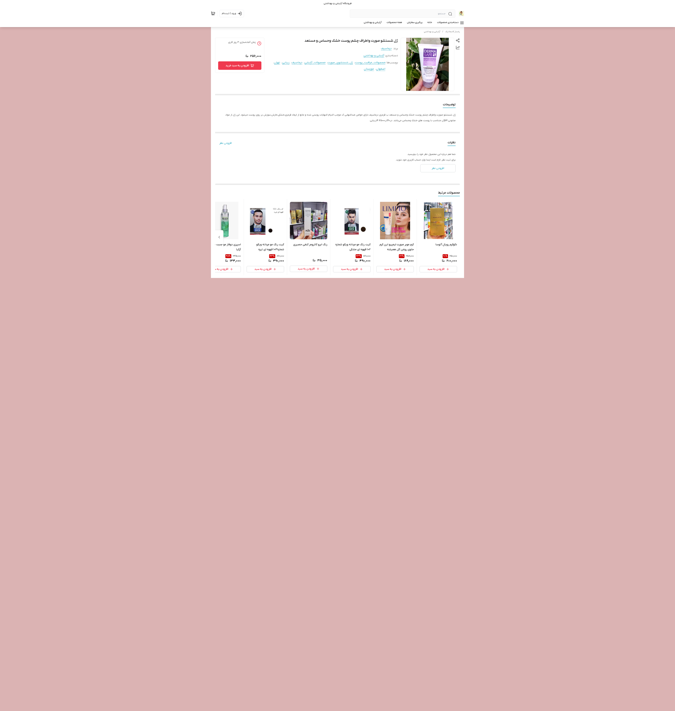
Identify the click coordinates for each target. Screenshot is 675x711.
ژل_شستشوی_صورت (340, 62)
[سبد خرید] (213, 13)
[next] (219, 237)
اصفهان (380, 69)
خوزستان (369, 69)
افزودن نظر (225, 143)
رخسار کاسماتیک (452, 31)
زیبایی (286, 62)
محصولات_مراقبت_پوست (370, 62)
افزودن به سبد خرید (237, 65)
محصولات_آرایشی (315, 62)
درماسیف (386, 48)
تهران (277, 62)
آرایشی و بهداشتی (432, 31)
